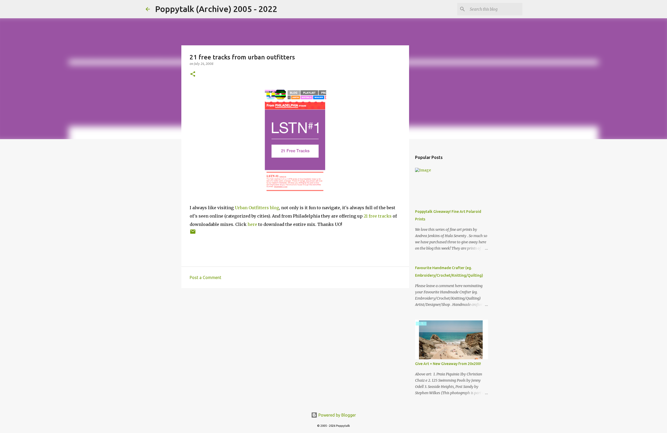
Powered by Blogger (336, 415)
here (252, 224)
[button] (193, 74)
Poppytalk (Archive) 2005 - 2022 (216, 9)
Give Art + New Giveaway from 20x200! (448, 364)
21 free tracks (378, 216)
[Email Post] (193, 233)
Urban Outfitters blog (257, 207)
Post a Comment (205, 277)
